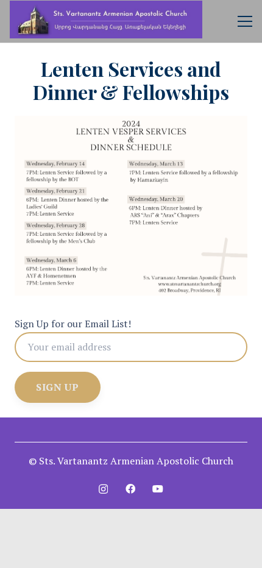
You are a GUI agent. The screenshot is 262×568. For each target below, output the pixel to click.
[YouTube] (157, 489)
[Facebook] (130, 489)
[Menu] (245, 21)
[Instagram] (103, 489)
